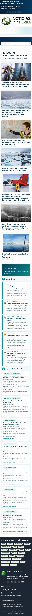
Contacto (18, 595)
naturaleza (21, 552)
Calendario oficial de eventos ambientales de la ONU (15, 531)
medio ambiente (6, 558)
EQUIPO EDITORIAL (15, 1)
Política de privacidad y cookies (9, 598)
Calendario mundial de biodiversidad (11, 415)
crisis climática (16, 558)
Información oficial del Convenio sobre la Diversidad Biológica (15, 392)
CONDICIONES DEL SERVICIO (7, 8)
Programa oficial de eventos (9, 506)
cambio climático (6, 546)
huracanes (20, 555)
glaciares (4, 549)
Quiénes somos (5, 593)
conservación (5, 561)
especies (13, 564)
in (12, 12)
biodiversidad (18, 543)
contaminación (5, 552)
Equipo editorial (15, 593)
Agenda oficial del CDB (8, 438)
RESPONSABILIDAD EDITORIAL (8, 3)
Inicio (3, 39)
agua (14, 546)
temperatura (5, 564)
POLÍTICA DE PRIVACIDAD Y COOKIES (10, 6)
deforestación (13, 549)
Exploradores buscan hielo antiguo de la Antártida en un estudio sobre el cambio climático (16, 142)
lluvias (22, 561)
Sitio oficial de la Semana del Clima (11, 484)
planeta (14, 552)
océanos (10, 543)
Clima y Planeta (12, 39)
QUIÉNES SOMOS (4, 1)
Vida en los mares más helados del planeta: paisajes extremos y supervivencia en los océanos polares (15, 113)
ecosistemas (15, 561)
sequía (28, 549)
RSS (19, 12)
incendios (27, 543)
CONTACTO (20, 3)
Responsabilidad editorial (8, 595)
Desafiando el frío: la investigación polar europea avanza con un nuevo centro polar (15, 256)
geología (21, 546)
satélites (12, 555)
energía (21, 549)
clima (3, 543)
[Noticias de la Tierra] (16, 20)
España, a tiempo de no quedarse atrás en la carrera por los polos (14, 169)
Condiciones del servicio (7, 600)
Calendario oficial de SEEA (9, 462)
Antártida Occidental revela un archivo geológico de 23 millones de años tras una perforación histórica (15, 84)
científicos (4, 555)
